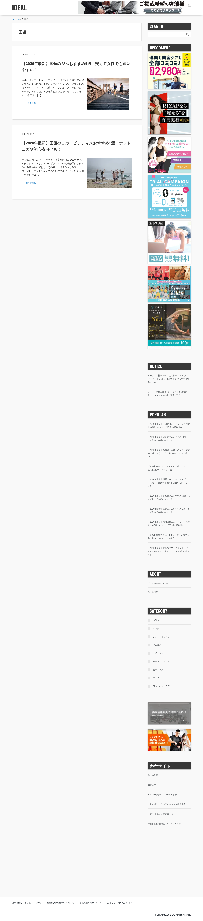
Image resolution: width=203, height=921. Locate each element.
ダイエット (158, 653)
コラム (156, 620)
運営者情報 (153, 591)
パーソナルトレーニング (164, 661)
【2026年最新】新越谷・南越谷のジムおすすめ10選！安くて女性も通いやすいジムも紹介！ (169, 453)
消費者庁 (152, 785)
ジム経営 (157, 645)
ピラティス (158, 670)
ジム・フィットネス (162, 637)
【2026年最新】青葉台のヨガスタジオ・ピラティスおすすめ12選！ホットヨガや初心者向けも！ (169, 551)
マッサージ (158, 678)
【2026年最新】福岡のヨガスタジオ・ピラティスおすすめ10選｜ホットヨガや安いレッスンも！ (169, 482)
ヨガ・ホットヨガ (161, 686)
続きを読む (31, 103)
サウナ (156, 628)
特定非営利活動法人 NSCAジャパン (164, 823)
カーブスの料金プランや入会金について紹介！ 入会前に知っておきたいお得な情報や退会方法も (169, 378)
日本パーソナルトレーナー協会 (162, 794)
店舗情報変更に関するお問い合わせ (61, 903)
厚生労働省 (153, 775)
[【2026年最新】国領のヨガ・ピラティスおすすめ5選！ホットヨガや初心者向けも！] (109, 172)
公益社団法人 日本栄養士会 (160, 814)
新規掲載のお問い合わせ (90, 903)
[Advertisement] (101, 868)
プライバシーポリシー (158, 583)
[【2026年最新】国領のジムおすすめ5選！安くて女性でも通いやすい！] (108, 94)
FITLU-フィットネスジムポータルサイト (121, 903)
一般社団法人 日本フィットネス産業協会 (167, 804)
